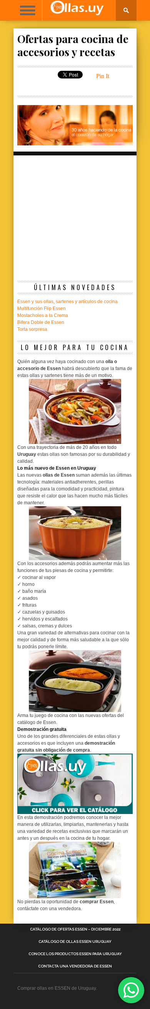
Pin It (102, 76)
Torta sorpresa (32, 329)
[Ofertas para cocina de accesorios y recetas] (75, 143)
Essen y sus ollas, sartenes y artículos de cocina (67, 301)
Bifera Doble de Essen (40, 322)
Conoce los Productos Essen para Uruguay (75, 954)
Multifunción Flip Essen (41, 308)
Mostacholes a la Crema (42, 315)
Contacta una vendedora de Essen (75, 966)
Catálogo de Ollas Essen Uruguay (75, 942)
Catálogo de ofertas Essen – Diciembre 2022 (75, 929)
